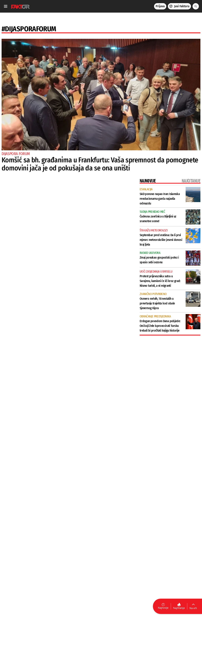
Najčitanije (179, 608)
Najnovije (163, 607)
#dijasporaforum (29, 29)
